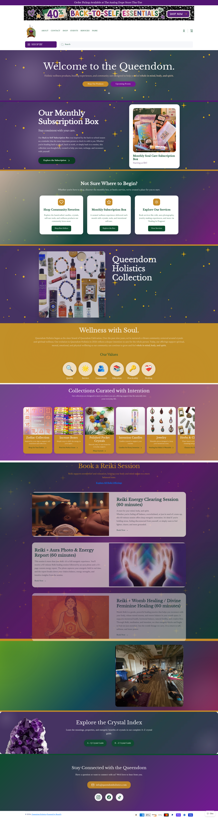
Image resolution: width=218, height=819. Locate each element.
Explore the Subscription (54, 160)
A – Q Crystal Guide (95, 743)
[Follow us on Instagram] (98, 797)
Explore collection (125, 313)
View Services (156, 228)
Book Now (122, 529)
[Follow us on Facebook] (109, 797)
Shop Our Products (95, 84)
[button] (191, 31)
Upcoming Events (123, 84)
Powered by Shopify (54, 814)
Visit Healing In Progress (48, 690)
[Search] (61, 44)
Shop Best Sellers (61, 228)
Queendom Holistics (39, 814)
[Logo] (30, 31)
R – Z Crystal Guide (123, 743)
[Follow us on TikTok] (119, 797)
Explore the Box (109, 228)
